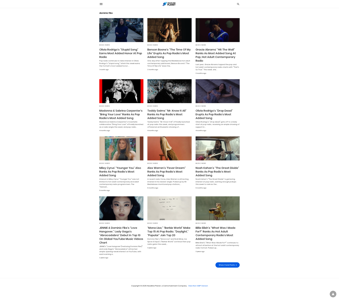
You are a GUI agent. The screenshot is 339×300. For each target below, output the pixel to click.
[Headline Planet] (169, 4)
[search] (238, 4)
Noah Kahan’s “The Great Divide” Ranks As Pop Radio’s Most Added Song (217, 171)
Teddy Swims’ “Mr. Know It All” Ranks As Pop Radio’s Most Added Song (166, 114)
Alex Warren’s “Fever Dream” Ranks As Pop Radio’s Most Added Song (166, 171)
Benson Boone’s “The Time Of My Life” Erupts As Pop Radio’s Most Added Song (169, 53)
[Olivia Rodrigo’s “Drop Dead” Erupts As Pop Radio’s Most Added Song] (218, 91)
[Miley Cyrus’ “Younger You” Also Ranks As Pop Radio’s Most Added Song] (121, 148)
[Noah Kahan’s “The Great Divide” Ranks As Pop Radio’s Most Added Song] (218, 148)
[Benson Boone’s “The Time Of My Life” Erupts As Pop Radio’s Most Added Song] (169, 30)
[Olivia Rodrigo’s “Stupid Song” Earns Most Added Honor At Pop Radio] (121, 30)
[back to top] (333, 294)
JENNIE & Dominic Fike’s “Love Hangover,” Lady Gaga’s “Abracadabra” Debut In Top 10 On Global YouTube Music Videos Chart (121, 235)
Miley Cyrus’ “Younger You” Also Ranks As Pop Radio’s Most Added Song (120, 171)
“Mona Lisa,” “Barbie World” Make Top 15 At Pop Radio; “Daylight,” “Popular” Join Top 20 (168, 231)
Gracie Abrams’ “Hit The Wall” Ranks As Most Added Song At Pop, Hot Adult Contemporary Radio (216, 55)
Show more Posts (227, 265)
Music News (104, 45)
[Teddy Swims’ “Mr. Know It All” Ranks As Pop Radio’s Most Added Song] (169, 91)
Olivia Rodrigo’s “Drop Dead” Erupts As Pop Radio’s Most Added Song (214, 114)
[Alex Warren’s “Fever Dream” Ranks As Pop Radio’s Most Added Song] (169, 148)
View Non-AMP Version (198, 286)
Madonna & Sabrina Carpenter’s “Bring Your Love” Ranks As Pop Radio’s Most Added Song (120, 114)
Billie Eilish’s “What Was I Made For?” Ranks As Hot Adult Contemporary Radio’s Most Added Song (215, 233)
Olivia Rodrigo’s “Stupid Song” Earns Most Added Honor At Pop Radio (120, 53)
